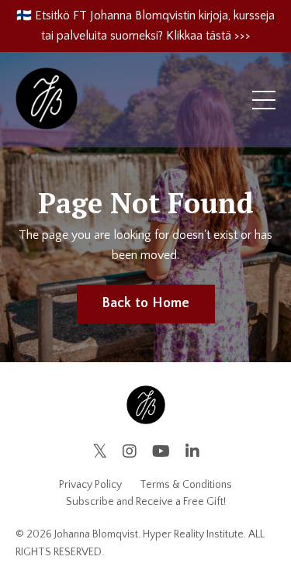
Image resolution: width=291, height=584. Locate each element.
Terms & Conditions (186, 485)
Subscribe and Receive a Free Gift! (146, 502)
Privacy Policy (90, 485)
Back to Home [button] (146, 303)
